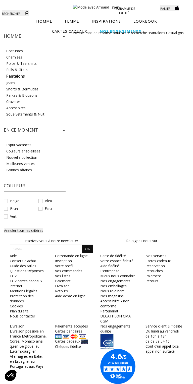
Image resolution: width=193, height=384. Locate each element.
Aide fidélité (109, 265)
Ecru (48, 208)
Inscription (63, 260)
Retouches (154, 270)
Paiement (63, 281)
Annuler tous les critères (23, 230)
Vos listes (62, 275)
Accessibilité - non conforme (114, 303)
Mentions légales (23, 291)
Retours (61, 291)
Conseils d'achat (23, 260)
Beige (14, 200)
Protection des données (22, 298)
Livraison (62, 286)
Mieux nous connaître (117, 275)
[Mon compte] (152, 7)
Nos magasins (112, 296)
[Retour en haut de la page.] (175, 377)
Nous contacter (22, 316)
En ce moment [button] (21, 130)
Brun (14, 208)
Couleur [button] (14, 186)
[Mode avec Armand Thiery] (96, 5)
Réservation (155, 265)
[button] (35, 36)
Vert (13, 216)
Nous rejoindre (112, 291)
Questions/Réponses (27, 270)
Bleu (48, 200)
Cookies (16, 306)
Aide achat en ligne (70, 296)
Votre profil (64, 265)
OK (87, 248)
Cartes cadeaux (158, 260)
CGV (13, 275)
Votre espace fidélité (116, 260)
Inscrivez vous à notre (51, 240)
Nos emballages (113, 286)
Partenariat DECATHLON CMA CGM (115, 316)
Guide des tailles (23, 265)
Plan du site (19, 311)
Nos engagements (115, 281)
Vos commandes (68, 270)
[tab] (35, 37)
